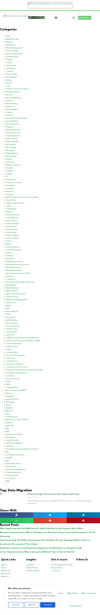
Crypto (8, 349)
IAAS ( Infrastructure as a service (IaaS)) (22, 197)
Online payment (12, 142)
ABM (7, 481)
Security (9, 83)
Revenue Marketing (13, 98)
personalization (12, 121)
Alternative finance (13, 464)
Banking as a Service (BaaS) (17, 420)
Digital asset (11, 303)
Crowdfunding (12, 352)
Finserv (8, 244)
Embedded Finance (13, 267)
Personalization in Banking (16, 118)
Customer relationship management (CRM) (23, 341)
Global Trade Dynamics (15, 203)
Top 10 (8, 63)
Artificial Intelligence (14, 443)
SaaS (8, 86)
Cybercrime (10, 335)
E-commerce (11, 279)
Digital (8, 306)
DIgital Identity (12, 291)
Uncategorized (12, 57)
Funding (9, 212)
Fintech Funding (12, 238)
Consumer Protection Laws (16, 367)
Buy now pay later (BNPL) (16, 390)
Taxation (9, 71)
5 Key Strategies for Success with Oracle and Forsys (53, 494)
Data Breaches (12, 320)
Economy (9, 276)
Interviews (10, 188)
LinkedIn (88, 565)
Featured (9, 256)
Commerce (10, 376)
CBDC (8, 385)
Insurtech (9, 191)
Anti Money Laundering (15, 455)
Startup (9, 80)
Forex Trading (11, 221)
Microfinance (11, 156)
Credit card (10, 358)
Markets (9, 159)
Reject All (31, 605)
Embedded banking (13, 270)
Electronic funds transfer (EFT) (18, 273)
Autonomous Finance (14, 434)
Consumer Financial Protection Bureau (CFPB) (24, 370)
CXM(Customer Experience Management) (22, 338)
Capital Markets (12, 387)
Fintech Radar (11, 226)
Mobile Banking (12, 153)
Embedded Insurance (14, 262)
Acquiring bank (12, 475)
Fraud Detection (12, 218)
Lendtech (9, 171)
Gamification (11, 209)
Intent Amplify (76, 606)
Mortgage (10, 150)
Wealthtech (10, 45)
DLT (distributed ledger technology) (20, 282)
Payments (10, 127)
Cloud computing (13, 379)
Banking (9, 423)
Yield (8, 36)
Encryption (10, 259)
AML (7, 461)
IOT (7, 177)
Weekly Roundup (12, 39)
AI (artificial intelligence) (15, 469)
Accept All (47, 605)
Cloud (8, 382)
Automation (10, 437)
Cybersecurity (11, 332)
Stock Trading (11, 74)
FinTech (9, 241)
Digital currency (12, 297)
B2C (7, 428)
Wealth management (14, 48)
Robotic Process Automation (17, 89)
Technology (10, 68)
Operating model (13, 136)
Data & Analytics (13, 326)
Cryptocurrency (12, 347)
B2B (7, 431)
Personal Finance (12, 124)
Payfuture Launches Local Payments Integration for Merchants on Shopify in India (41, 548)
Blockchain (10, 402)
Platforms (10, 115)
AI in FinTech (11, 467)
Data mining (10, 317)
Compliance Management (16, 373)
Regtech (9, 106)
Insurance (10, 194)
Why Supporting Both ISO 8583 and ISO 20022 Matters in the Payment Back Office (41, 529)
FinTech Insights (12, 235)
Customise (16, 605)
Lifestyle (9, 168)
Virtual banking (12, 51)
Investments (11, 180)
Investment (10, 186)
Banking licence (12, 417)
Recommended (12, 109)
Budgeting (10, 396)
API (7, 452)
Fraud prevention (13, 215)
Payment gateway (13, 130)
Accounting (10, 478)
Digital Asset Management (16, 300)
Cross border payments (15, 355)
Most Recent (11, 145)
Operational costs (13, 133)
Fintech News (11, 232)
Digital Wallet (11, 285)
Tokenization (11, 65)
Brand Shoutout (12, 399)
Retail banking (11, 104)
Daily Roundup (11, 329)
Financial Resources (13, 250)
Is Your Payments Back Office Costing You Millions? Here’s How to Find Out (37, 552)
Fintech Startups (12, 224)
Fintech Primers (12, 229)
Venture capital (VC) (14, 54)
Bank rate (10, 426)
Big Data (9, 411)
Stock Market (11, 77)
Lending (9, 174)
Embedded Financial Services (17, 265)
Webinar (9, 42)
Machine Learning (13, 165)
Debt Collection (12, 311)
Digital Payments (12, 288)
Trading (9, 60)
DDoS (8, 314)
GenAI (8, 206)
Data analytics (12, 323)
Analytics (9, 458)
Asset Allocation (12, 440)
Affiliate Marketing (13, 472)
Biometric (9, 408)
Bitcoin (8, 405)
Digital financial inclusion (16, 294)
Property (9, 112)
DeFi (7, 308)
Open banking (11, 139)
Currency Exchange (13, 344)
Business (9, 393)
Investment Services (14, 183)
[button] (56, 18)
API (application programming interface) (22, 449)
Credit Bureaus (12, 361)
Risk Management (13, 92)
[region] (32, 597)
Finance (9, 253)
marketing (10, 162)
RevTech (9, 95)
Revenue (9, 101)
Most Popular (11, 147)
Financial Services (13, 247)
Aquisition (10, 446)
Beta (8, 414)
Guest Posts (11, 200)
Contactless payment (14, 364)
